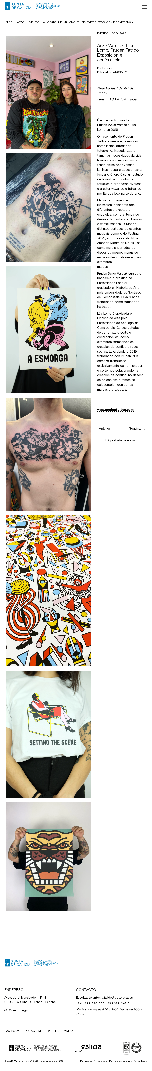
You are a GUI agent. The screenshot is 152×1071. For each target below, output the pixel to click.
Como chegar (18, 1010)
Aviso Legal (141, 1061)
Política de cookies (120, 1061)
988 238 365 (117, 1003)
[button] (144, 6)
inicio (9, 22)
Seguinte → (137, 428)
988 (61, 1061)
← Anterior (102, 428)
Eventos (33, 22)
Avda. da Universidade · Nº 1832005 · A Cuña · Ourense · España (30, 1000)
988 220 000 (94, 1003)
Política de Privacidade (93, 1061)
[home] (32, 6)
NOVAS (20, 22)
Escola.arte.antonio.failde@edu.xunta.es (104, 997)
